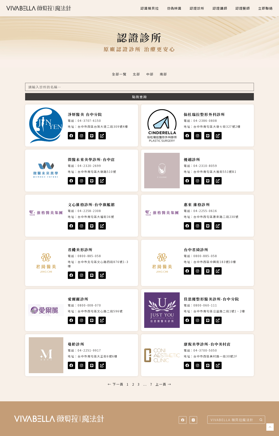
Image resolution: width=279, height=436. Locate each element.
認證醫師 (242, 8)
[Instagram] (81, 135)
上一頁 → (163, 384)
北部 (136, 74)
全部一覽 (119, 74)
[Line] (92, 135)
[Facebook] (71, 135)
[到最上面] (270, 427)
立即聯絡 (265, 8)
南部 (163, 74)
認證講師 (220, 8)
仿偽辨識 (174, 8)
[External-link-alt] (102, 135)
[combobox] (232, 420)
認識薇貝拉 (150, 8)
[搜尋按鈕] (261, 420)
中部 (150, 74)
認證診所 (197, 8)
